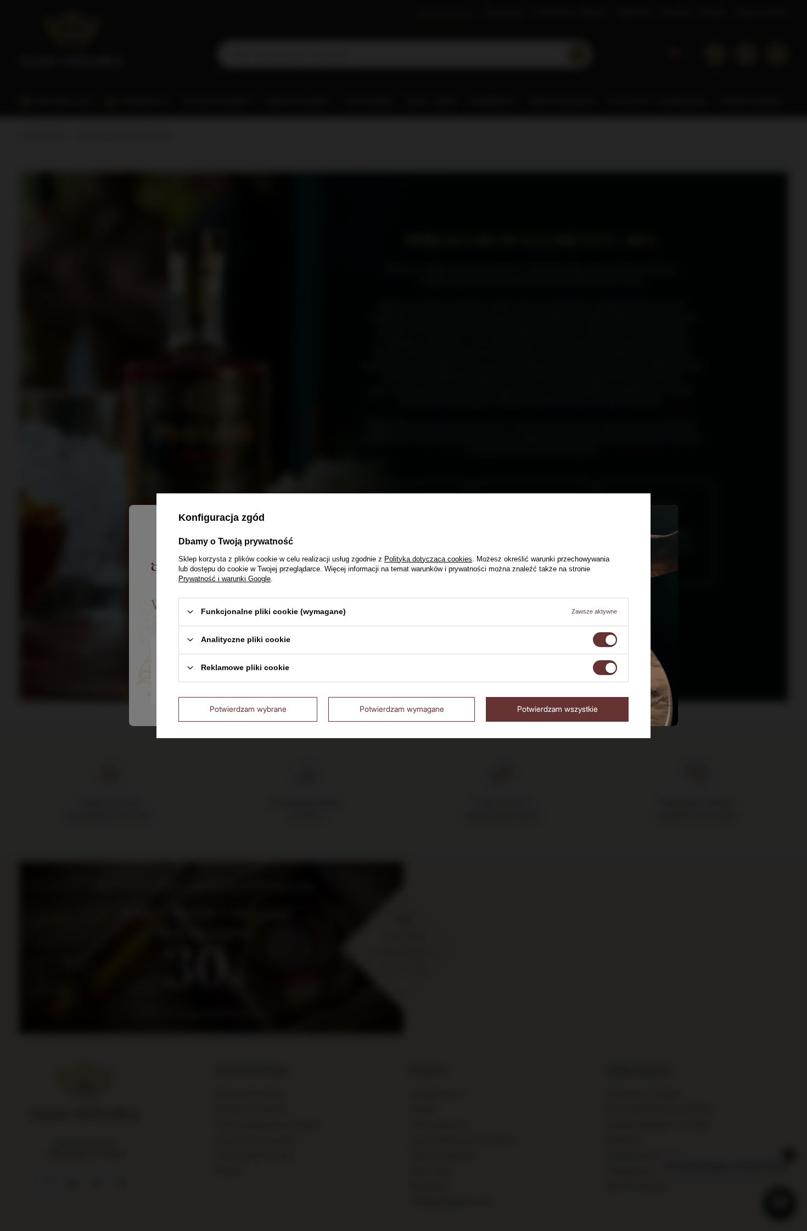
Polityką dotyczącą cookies (428, 558)
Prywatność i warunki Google (224, 578)
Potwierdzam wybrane (248, 708)
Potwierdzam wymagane (402, 708)
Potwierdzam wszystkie (557, 708)
